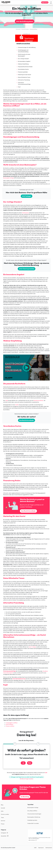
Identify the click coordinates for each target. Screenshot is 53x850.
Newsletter (4, 836)
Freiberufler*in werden (33, 823)
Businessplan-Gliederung (33, 817)
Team (2, 817)
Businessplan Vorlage (8, 178)
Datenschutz (49, 847)
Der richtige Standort (23, 58)
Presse (2, 823)
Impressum (41, 847)
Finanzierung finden (23, 72)
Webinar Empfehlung (23, 64)
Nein (29, 763)
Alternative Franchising (24, 80)
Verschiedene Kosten (23, 69)
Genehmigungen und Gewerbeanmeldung (23, 50)
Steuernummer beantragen (34, 813)
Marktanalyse (25, 212)
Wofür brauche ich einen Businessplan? (24, 55)
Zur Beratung (25, 797)
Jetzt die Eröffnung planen (24, 21)
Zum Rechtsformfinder (26, 420)
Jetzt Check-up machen (26, 269)
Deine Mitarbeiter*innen (24, 77)
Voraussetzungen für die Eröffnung (26, 47)
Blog (2, 804)
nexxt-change (32, 646)
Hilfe (2, 811)
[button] (51, 2)
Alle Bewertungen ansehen (26, 778)
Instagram (3, 832)
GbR (7, 400)
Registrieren (45, 2)
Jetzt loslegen (26, 196)
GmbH (17, 404)
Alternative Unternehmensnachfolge (24, 83)
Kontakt (3, 808)
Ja (23, 763)
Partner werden (5, 814)
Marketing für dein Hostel (24, 74)
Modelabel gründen (32, 820)
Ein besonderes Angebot (24, 61)
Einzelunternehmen (38, 400)
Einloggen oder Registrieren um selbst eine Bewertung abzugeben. (27, 777)
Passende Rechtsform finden (25, 66)
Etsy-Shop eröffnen (32, 810)
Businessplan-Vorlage (32, 807)
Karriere (3, 820)
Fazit (19, 87)
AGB (35, 847)
